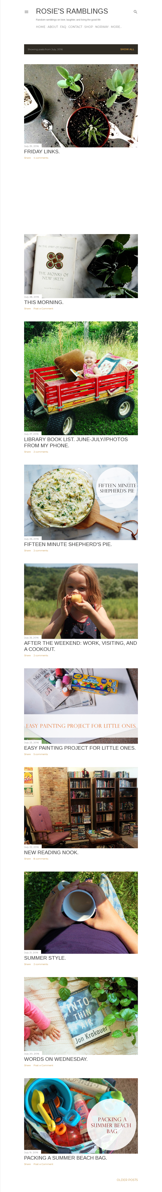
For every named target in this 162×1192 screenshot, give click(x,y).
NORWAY (102, 27)
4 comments (41, 157)
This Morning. (44, 302)
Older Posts (127, 1180)
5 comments (41, 754)
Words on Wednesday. (56, 1059)
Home (40, 27)
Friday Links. (42, 151)
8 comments (41, 858)
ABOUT (53, 27)
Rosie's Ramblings (72, 11)
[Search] (135, 11)
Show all (127, 49)
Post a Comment (43, 308)
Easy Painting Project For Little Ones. (80, 748)
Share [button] (27, 157)
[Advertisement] (81, 196)
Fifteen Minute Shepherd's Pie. (68, 544)
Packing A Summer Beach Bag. (65, 1158)
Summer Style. (45, 958)
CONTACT (75, 27)
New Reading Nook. (51, 852)
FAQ (63, 27)
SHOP (88, 27)
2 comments (41, 451)
